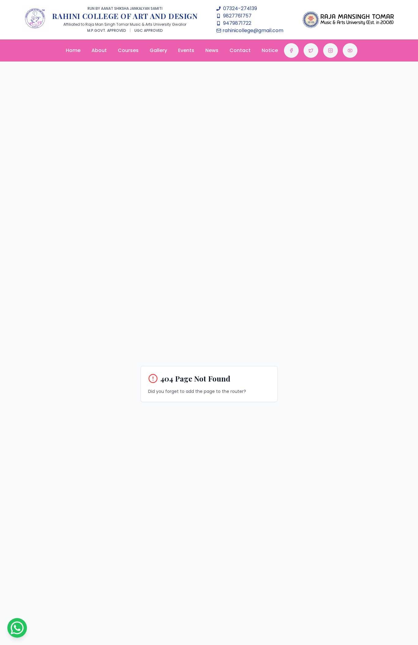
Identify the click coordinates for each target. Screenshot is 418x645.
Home (73, 50)
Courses (128, 50)
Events (186, 50)
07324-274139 (240, 8)
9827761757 (237, 15)
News (211, 50)
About (99, 50)
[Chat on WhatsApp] (17, 628)
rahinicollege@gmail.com (252, 30)
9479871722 (237, 23)
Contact (240, 50)
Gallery (158, 50)
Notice (270, 50)
